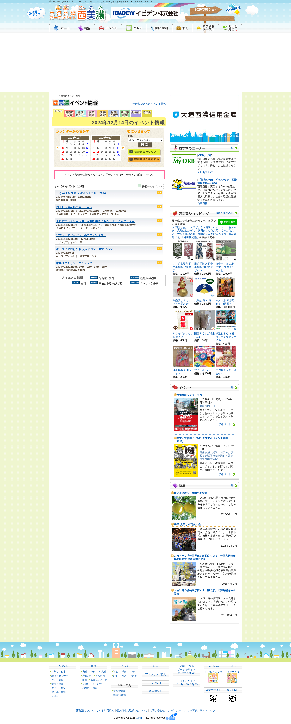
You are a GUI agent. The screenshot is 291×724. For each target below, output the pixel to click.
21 (87, 151)
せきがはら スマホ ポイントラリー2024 (81, 193)
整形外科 (100, 675)
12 (79, 148)
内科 (84, 671)
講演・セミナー (59, 675)
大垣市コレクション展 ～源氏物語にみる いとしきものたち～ (95, 221)
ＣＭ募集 (192, 710)
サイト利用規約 (105, 710)
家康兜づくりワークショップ (74, 263)
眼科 (84, 680)
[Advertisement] (145, 62)
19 (79, 151)
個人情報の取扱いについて (131, 710)
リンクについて (176, 710)
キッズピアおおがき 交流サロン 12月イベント (86, 249)
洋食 (124, 671)
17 (70, 151)
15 (62, 151)
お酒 (115, 675)
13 (83, 148)
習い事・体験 (58, 692)
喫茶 (124, 675)
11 (75, 148)
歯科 (95, 688)
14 (87, 148)
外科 (93, 671)
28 (87, 155)
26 (79, 155)
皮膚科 (85, 683)
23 (67, 155)
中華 (132, 671)
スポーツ (56, 696)
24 (70, 155)
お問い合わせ (157, 710)
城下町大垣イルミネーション (74, 207)
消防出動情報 (120, 695)
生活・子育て (58, 688)
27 (83, 155)
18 (75, 151)
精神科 (85, 688)
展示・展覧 (57, 680)
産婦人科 (87, 675)
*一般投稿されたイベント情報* (149, 103)
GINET (140, 717)
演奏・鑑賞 (57, 683)
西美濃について (85, 710)
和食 (115, 671)
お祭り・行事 (58, 671)
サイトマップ (207, 710)
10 (70, 148)
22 (62, 155)
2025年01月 (106, 137)
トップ (55, 96)
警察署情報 (119, 690)
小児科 (102, 671)
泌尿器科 (98, 683)
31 (70, 158)
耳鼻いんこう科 (99, 680)
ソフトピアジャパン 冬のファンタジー (81, 235)
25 (75, 155)
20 (83, 151)
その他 (133, 675)
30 (67, 158)
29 (62, 158)
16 (67, 151)
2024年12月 (75, 137)
